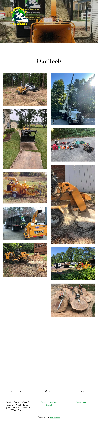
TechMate (55, 417)
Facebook (81, 402)
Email (49, 405)
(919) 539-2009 (49, 402)
